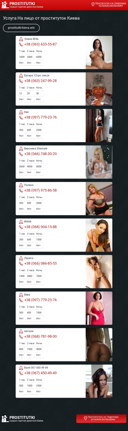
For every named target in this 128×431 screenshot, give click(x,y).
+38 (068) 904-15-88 (40, 227)
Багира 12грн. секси (36, 75)
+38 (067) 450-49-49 (40, 373)
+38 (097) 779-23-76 (40, 117)
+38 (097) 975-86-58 (40, 190)
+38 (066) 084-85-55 (40, 263)
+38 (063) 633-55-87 (40, 44)
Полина (29, 185)
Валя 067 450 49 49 (36, 367)
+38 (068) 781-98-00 (40, 336)
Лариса (28, 258)
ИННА (27, 221)
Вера (27, 294)
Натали (28, 331)
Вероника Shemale (35, 148)
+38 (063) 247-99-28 (40, 81)
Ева (26, 112)
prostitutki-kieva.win (21, 27)
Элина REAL (31, 39)
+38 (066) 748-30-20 (40, 154)
